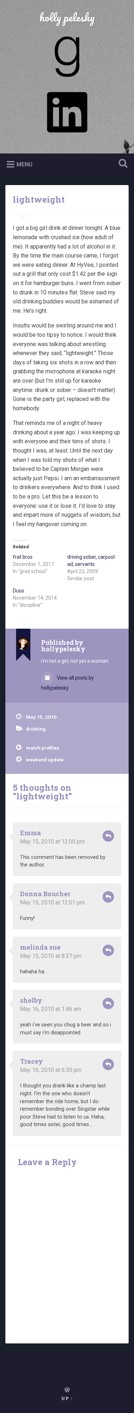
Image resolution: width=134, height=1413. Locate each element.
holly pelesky (67, 17)
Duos (18, 591)
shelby (31, 1000)
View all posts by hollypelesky (67, 683)
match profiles (42, 748)
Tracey (31, 1061)
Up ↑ (67, 1398)
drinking (36, 729)
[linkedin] (67, 135)
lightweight (39, 199)
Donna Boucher (45, 893)
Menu (24, 164)
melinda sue (40, 947)
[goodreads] (67, 79)
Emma (30, 832)
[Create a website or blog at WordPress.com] (67, 1390)
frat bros (23, 557)
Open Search (121, 164)
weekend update (45, 759)
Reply (108, 836)
